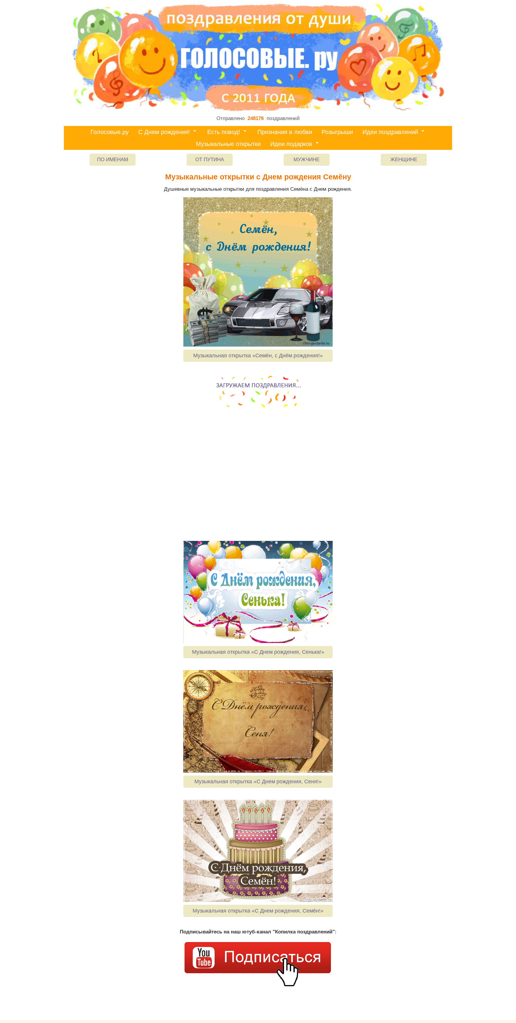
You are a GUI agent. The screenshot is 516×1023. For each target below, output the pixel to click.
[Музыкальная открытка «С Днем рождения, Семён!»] (258, 851)
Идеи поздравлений (390, 132)
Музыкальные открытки (228, 144)
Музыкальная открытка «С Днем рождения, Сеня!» (258, 781)
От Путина (209, 159)
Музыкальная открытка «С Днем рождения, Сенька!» (258, 652)
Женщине (403, 159)
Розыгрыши (337, 132)
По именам (112, 159)
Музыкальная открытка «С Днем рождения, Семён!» (258, 911)
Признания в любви (284, 132)
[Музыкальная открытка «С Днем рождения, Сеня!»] (258, 721)
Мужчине (307, 159)
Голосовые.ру (109, 132)
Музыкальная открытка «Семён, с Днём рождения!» (258, 356)
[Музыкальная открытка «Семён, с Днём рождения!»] (258, 272)
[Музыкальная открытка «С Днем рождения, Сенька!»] (258, 592)
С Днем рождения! (164, 132)
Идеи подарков (291, 144)
